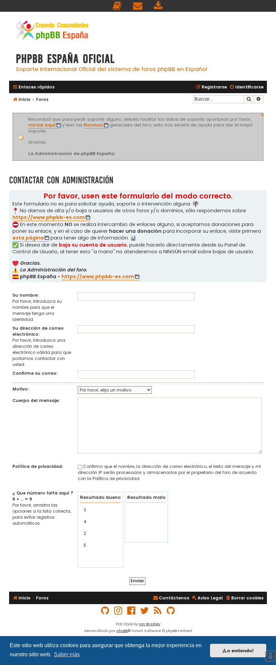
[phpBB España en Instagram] (118, 611)
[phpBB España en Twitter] (145, 611)
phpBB (122, 630)
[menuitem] (117, 6)
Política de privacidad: (37, 466)
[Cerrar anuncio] (263, 114)
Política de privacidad (116, 478)
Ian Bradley (149, 624)
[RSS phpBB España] (158, 611)
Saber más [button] (67, 654)
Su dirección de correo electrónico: (38, 331)
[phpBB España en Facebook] (132, 611)
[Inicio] (52, 31)
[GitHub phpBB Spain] (105, 611)
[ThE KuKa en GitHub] (171, 611)
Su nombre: (25, 295)
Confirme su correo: (35, 373)
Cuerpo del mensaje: (36, 400)
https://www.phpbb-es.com (48, 217)
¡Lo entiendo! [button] (238, 650)
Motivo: (20, 389)
